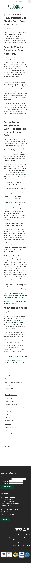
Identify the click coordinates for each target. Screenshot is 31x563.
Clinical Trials (9, 388)
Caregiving (8, 385)
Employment (9, 398)
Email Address (6, 479)
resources (9, 324)
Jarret (25, 174)
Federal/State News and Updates (15, 408)
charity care (23, 356)
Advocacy (8, 379)
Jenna (13, 174)
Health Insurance (10, 414)
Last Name (5, 483)
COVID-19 (8, 392)
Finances (8, 411)
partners (23, 362)
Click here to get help (8, 497)
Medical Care (9, 420)
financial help (15, 362)
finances (12, 360)
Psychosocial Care (11, 437)
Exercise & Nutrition (11, 404)
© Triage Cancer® (24, 534)
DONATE (6, 519)
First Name (5, 481)
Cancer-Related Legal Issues (14, 382)
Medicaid (8, 417)
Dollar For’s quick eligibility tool (16, 202)
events (16, 322)
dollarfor (6, 360)
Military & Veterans (11, 427)
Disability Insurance (11, 395)
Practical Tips (9, 433)
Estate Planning (10, 401)
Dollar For (7, 139)
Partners (7, 29)
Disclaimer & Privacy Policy (21, 545)
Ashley (18, 174)
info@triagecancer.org (12, 503)
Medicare (8, 424)
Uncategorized (9, 440)
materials (21, 322)
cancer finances (13, 356)
